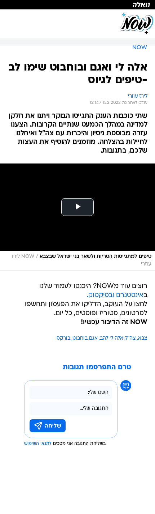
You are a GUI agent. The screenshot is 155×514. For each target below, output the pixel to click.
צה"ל (130, 338)
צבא (142, 338)
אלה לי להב (111, 338)
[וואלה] (77, 5)
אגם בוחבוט (85, 338)
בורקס (63, 338)
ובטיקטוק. (100, 295)
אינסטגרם (129, 295)
